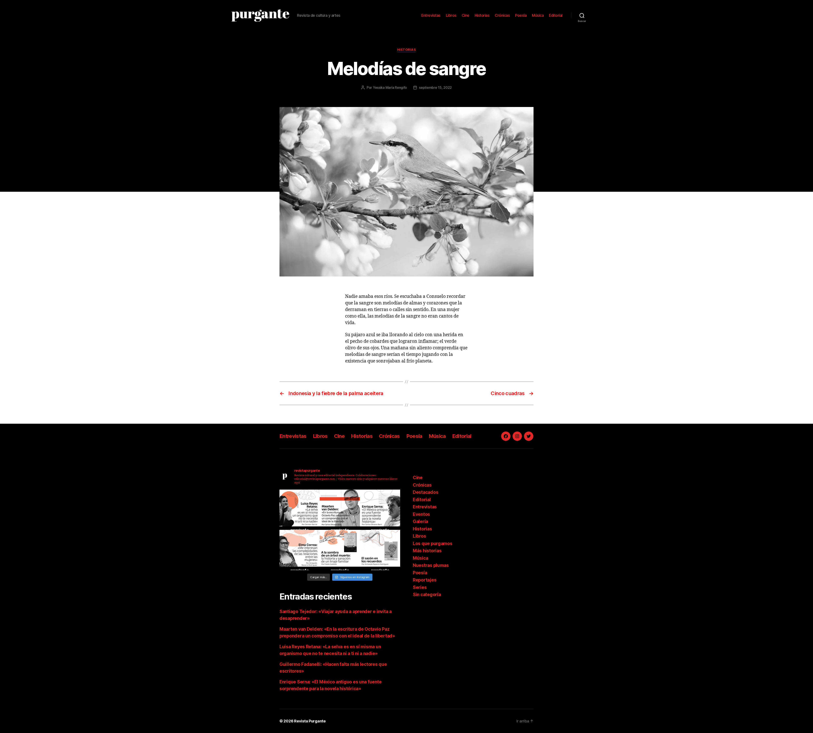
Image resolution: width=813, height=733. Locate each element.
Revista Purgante (310, 721)
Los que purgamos (432, 543)
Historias (482, 15)
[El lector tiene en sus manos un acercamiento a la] (340, 510)
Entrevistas (431, 15)
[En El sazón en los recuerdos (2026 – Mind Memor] (380, 550)
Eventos (421, 514)
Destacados (425, 492)
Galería (420, 521)
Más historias (427, 550)
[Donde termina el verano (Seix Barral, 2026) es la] (299, 550)
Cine (465, 15)
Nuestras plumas (431, 565)
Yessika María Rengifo (390, 87)
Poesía (521, 15)
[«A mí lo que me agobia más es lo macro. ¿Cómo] (299, 510)
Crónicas (502, 15)
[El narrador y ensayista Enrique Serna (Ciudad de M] (380, 510)
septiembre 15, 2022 (435, 87)
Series (420, 587)
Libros (451, 15)
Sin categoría (427, 594)
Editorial (556, 15)
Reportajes (424, 580)
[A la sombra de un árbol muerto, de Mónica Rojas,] (340, 550)
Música (538, 15)
